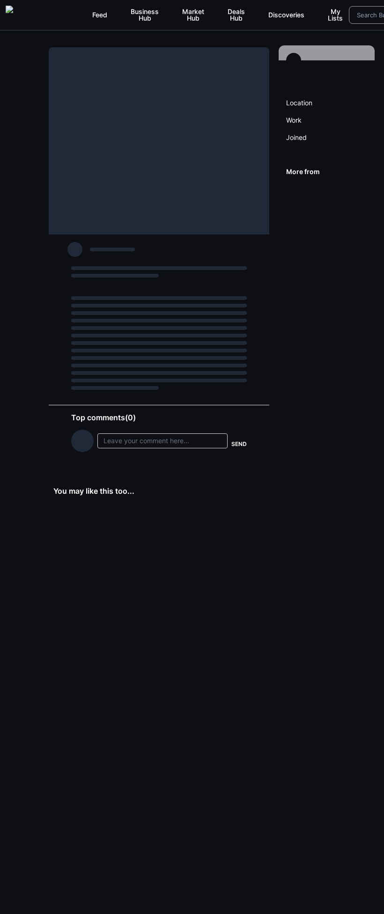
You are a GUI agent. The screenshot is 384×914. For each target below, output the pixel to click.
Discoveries (286, 15)
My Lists (335, 14)
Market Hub (193, 14)
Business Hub (145, 14)
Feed (99, 15)
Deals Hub (236, 14)
